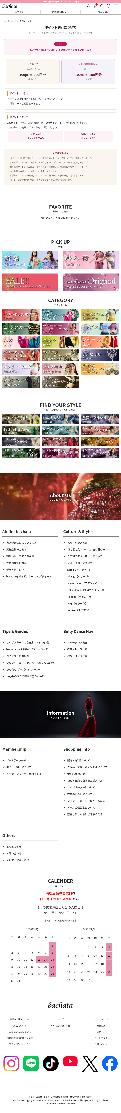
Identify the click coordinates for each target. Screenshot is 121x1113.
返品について (20, 1025)
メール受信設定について (81, 807)
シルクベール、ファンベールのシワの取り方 (31, 663)
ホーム (7, 21)
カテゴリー (20, 12)
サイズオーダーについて (81, 787)
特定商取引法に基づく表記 (20, 1038)
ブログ (60, 1019)
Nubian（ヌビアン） (79, 610)
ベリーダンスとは (77, 542)
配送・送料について (78, 760)
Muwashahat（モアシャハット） (86, 583)
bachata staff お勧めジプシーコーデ (27, 649)
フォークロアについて (79, 563)
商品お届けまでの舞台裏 (20, 556)
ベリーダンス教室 (77, 642)
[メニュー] (115, 6)
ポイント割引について (19, 767)
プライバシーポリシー (20, 1044)
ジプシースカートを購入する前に (86, 801)
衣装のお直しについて (79, 794)
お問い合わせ (13, 853)
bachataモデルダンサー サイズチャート (29, 576)
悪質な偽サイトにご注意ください (86, 814)
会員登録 (101, 1025)
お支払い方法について (20, 1031)
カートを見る (101, 1038)
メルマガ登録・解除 (17, 860)
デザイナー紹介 (15, 569)
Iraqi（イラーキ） (77, 603)
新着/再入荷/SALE (60, 12)
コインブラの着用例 (17, 656)
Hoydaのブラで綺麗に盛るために (25, 676)
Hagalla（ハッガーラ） (80, 596)
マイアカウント (101, 1019)
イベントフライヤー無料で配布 (24, 774)
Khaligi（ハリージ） (78, 576)
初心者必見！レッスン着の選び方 (86, 549)
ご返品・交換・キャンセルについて (87, 767)
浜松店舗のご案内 (16, 549)
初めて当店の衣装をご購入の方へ (86, 780)
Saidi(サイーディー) (78, 569)
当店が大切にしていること (21, 542)
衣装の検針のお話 (16, 563)
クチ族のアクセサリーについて (84, 556)
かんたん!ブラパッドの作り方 (23, 669)
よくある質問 (13, 846)
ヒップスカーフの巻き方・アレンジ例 (27, 642)
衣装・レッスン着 (77, 649)
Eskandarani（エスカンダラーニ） (87, 590)
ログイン (101, 1031)
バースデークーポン (17, 760)
